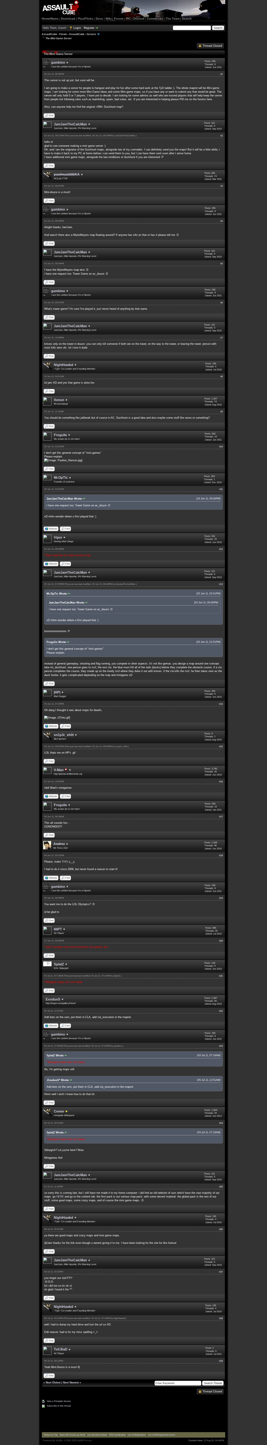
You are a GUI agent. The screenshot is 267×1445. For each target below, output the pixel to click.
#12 (221, 549)
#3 (221, 186)
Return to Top (51, 1435)
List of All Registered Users (161, 1435)
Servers (91, 34)
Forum (118, 18)
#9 (221, 411)
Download (68, 18)
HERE (60, 1196)
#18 (221, 855)
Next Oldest (53, 1382)
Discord (138, 18)
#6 (221, 302)
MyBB (59, 1440)
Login (77, 27)
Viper (58, 537)
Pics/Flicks (85, 18)
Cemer (59, 1111)
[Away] (66, 1112)
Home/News (50, 18)
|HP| (57, 692)
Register (89, 27)
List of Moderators (137, 1435)
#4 (221, 221)
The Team (172, 18)
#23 (221, 1046)
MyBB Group (84, 1440)
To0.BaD (60, 1349)
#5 (221, 263)
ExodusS (53, 999)
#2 (221, 135)
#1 (221, 74)
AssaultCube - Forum (54, 34)
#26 (221, 1229)
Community (155, 18)
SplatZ (59, 964)
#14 (221, 704)
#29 (221, 1361)
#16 (221, 781)
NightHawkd (63, 365)
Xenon (59, 400)
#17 (221, 816)
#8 (221, 376)
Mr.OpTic (61, 477)
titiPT (58, 929)
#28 (221, 1318)
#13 (221, 584)
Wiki (109, 18)
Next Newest (71, 1382)
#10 (221, 446)
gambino (58, 62)
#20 (221, 941)
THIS (65, 861)
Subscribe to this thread (59, 1406)
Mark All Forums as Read (72, 1435)
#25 (221, 1186)
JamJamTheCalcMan (70, 124)
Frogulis (60, 435)
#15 (221, 746)
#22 (221, 1011)
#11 (221, 489)
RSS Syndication (117, 1435)
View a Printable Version (59, 1401)
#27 (221, 1272)
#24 (221, 1123)
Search (187, 18)
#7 (221, 337)
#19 (221, 898)
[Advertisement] (133, 1420)
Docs (99, 18)
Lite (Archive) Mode (97, 1435)
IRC (128, 18)
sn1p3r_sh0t (64, 735)
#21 (221, 976)
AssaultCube (76, 34)
